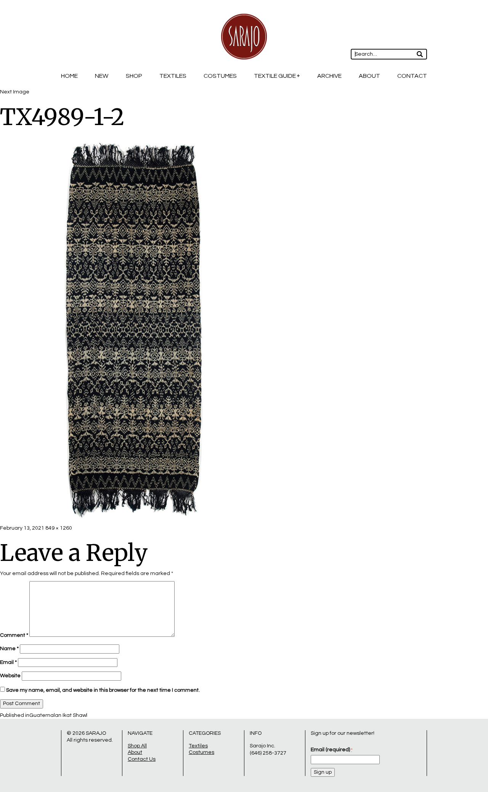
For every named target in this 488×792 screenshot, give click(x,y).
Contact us (142, 759)
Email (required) (331, 749)
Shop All (137, 746)
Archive (329, 76)
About (369, 76)
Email (8, 662)
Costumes (220, 76)
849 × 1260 (58, 528)
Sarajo (96, 733)
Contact (412, 76)
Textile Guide (275, 76)
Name (9, 648)
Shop (134, 76)
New (101, 76)
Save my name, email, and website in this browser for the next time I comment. (103, 690)
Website (10, 675)
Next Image (14, 92)
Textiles (172, 76)
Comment (14, 635)
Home (69, 76)
